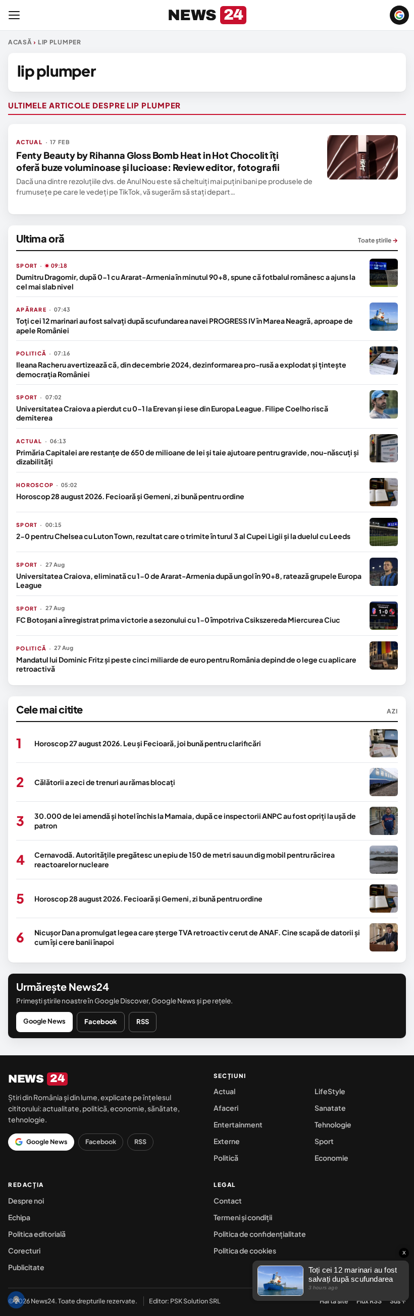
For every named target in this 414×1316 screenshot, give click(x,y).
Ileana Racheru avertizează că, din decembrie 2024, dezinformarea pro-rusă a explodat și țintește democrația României (181, 369)
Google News (44, 1021)
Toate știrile (378, 240)
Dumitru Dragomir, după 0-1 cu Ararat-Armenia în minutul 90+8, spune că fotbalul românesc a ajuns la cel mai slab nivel (185, 281)
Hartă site (334, 1301)
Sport (324, 1141)
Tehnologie (333, 1124)
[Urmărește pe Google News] (399, 15)
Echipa (19, 1217)
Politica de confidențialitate (260, 1233)
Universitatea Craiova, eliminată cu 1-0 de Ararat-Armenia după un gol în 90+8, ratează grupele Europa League (188, 580)
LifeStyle (330, 1091)
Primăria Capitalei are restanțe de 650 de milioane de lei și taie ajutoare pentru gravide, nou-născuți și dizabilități (187, 457)
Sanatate (330, 1107)
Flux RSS (369, 1301)
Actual (224, 1091)
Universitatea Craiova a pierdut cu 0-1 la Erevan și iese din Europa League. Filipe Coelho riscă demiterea (172, 413)
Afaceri (226, 1107)
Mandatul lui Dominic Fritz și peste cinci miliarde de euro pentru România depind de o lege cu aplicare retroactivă (186, 664)
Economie (331, 1157)
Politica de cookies (245, 1250)
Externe (227, 1141)
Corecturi (24, 1250)
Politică (226, 1157)
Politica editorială (37, 1233)
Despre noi (26, 1200)
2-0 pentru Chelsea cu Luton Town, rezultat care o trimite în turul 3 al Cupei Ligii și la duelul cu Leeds (183, 536)
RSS (142, 1022)
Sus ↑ (398, 1301)
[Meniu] (14, 15)
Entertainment (238, 1124)
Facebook (100, 1022)
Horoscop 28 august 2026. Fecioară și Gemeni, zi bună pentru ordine (130, 496)
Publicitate (26, 1267)
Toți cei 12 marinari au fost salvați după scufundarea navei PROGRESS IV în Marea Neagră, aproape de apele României (184, 325)
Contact (228, 1200)
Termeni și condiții (243, 1217)
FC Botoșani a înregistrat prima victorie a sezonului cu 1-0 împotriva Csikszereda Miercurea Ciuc (178, 619)
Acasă (20, 42)
